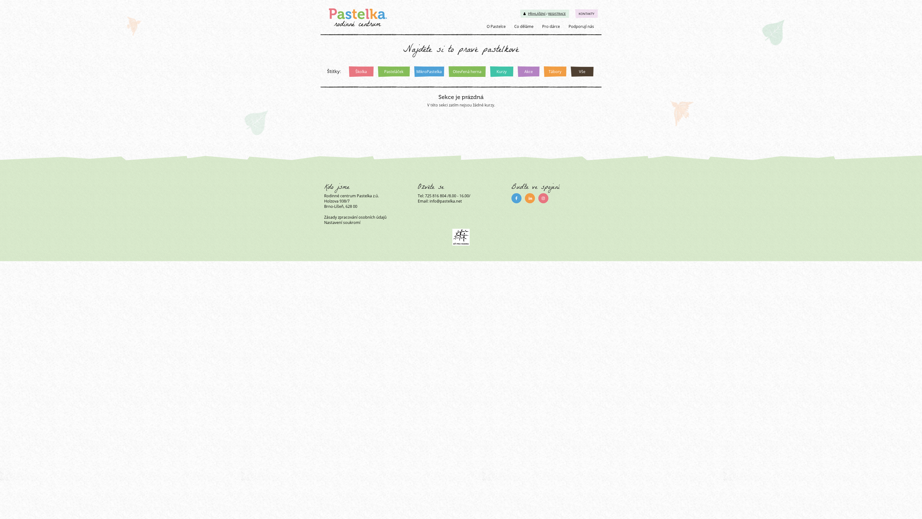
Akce (528, 71)
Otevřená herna (467, 71)
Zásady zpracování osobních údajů (355, 217)
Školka (361, 71)
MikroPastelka (429, 71)
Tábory (555, 71)
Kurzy (502, 71)
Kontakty (586, 14)
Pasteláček (393, 71)
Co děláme (524, 26)
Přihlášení (537, 14)
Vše (582, 71)
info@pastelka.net (446, 201)
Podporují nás (581, 26)
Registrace (557, 14)
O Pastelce (496, 26)
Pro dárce (551, 26)
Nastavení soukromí (342, 222)
